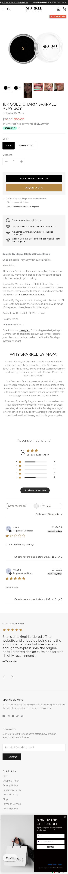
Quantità (7, 154)
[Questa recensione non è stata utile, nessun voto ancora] (59, 557)
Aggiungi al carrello (34, 178)
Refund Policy (10, 794)
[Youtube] (13, 716)
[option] (34, 47)
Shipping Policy (11, 780)
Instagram (24, 330)
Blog (5, 799)
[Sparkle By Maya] (34, 9)
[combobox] (49, 514)
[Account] (57, 9)
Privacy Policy (10, 785)
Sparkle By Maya (15, 113)
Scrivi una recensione (35, 490)
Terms (60, 864)
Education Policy (12, 790)
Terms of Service (12, 803)
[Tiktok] (17, 716)
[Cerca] (10, 9)
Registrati (12, 757)
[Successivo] (12, 677)
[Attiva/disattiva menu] (3, 9)
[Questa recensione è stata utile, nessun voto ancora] (53, 557)
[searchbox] (19, 506)
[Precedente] (3, 677)
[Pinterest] (22, 716)
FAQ (5, 776)
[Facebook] (4, 716)
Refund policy (10, 808)
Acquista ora (34, 187)
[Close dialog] (65, 816)
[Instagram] (8, 716)
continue (50, 847)
